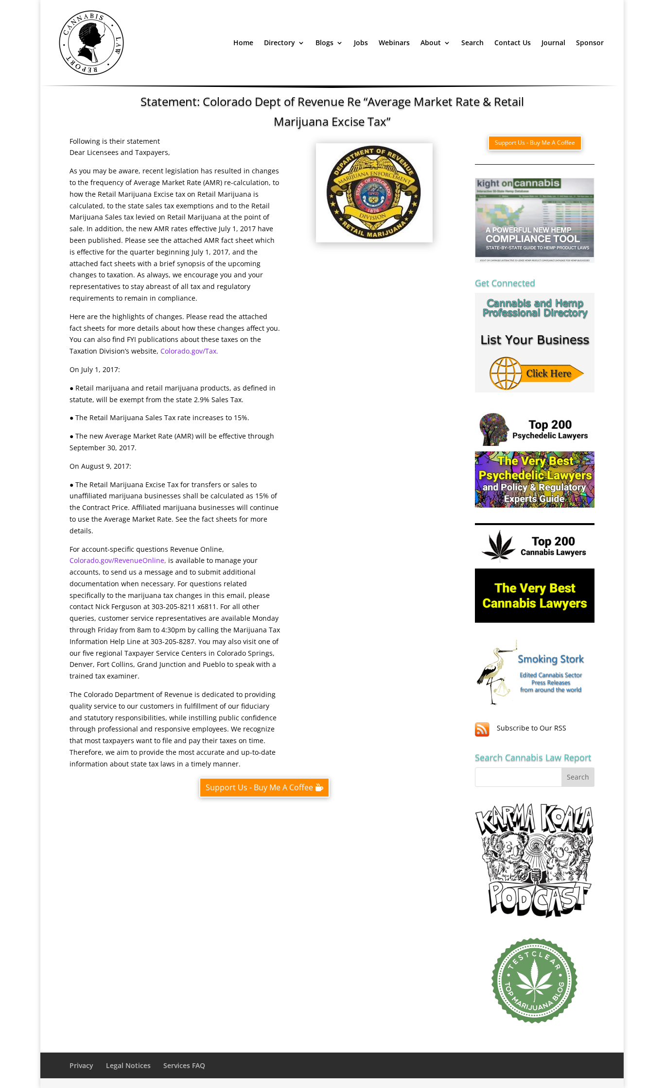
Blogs (324, 42)
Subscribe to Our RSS (531, 727)
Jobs (361, 42)
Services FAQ (184, 1065)
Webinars (394, 42)
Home (243, 42)
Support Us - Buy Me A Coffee (259, 787)
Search (472, 42)
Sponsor (590, 42)
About (430, 42)
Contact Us (512, 42)
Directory (279, 42)
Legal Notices (128, 1065)
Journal (553, 42)
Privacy (81, 1065)
